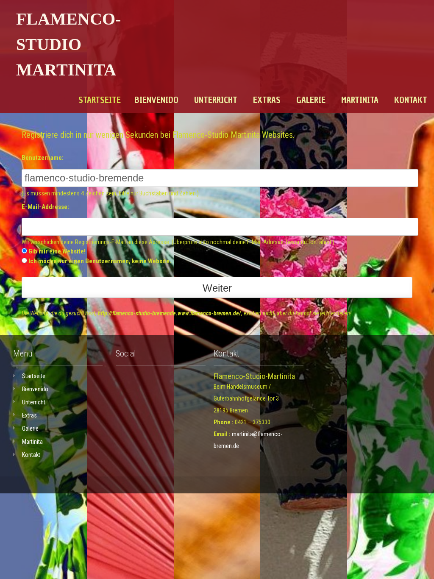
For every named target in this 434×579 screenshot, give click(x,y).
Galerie (311, 100)
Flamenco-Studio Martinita (68, 44)
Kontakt (410, 100)
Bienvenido (156, 100)
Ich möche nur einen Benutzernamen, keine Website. (99, 261)
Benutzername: (43, 157)
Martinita (359, 100)
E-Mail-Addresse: (45, 207)
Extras (267, 100)
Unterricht (215, 100)
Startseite (99, 100)
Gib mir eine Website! (57, 251)
